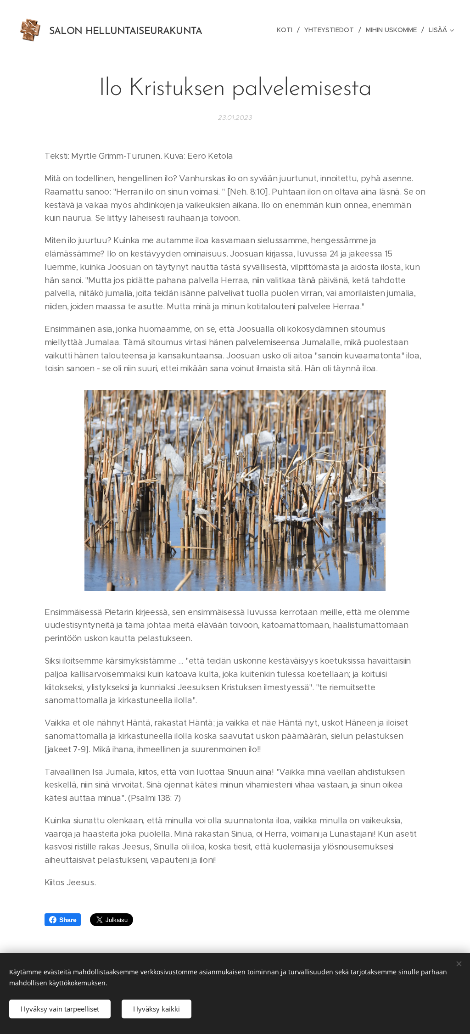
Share (67, 919)
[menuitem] (287, 29)
